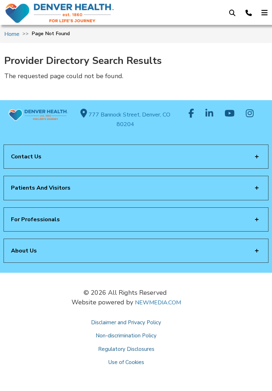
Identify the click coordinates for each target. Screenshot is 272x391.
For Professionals (35, 219)
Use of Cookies (126, 362)
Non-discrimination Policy (126, 335)
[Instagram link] (249, 114)
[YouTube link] (229, 114)
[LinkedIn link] (209, 114)
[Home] (63, 13)
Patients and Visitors (40, 188)
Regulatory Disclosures (126, 349)
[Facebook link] (191, 114)
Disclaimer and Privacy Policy (126, 322)
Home (11, 34)
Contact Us (26, 157)
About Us (24, 251)
